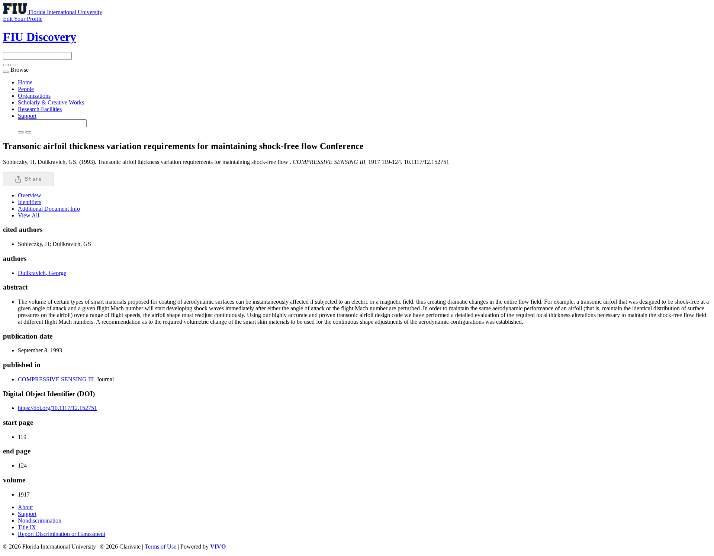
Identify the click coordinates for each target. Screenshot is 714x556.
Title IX (27, 527)
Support (27, 116)
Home (25, 82)
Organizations (34, 96)
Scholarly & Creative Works (51, 102)
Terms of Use (161, 546)
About (25, 507)
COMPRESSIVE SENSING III (56, 379)
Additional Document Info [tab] (49, 209)
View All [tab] (28, 215)
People (26, 89)
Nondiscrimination (39, 520)
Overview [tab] (29, 195)
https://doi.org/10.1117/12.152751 (57, 408)
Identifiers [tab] (29, 202)
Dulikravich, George (42, 273)
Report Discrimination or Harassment (61, 534)
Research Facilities (40, 109)
